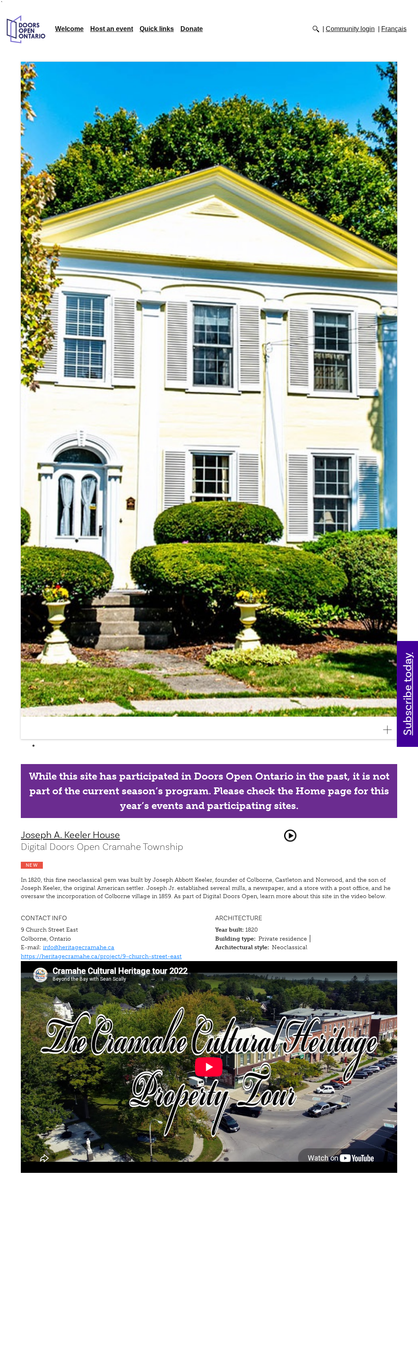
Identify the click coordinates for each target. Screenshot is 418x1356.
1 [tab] (33, 746)
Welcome (69, 28)
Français (394, 28)
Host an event (111, 28)
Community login (350, 28)
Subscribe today (408, 693)
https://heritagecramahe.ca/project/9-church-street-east (101, 956)
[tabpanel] (209, 401)
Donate (191, 28)
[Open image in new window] (390, 729)
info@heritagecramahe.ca (78, 947)
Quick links (157, 28)
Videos (290, 835)
